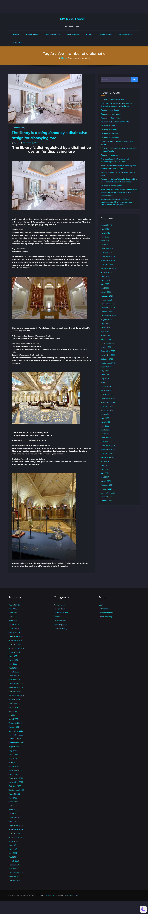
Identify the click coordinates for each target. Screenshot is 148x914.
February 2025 (107, 296)
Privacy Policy (125, 34)
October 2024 (107, 312)
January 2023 (106, 394)
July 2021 (104, 465)
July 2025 (105, 276)
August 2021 (106, 461)
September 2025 (108, 268)
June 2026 (105, 233)
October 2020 (107, 501)
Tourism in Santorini (109, 134)
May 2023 (105, 379)
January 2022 (106, 442)
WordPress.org (105, 617)
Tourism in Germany (110, 137)
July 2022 (105, 418)
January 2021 (106, 489)
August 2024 (106, 319)
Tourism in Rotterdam (110, 118)
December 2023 (108, 351)
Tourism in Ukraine (109, 130)
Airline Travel (73, 34)
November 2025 (108, 260)
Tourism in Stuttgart (110, 110)
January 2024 (106, 347)
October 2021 (107, 453)
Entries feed (104, 609)
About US (17, 42)
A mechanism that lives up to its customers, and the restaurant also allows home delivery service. (116, 202)
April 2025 (105, 288)
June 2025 (105, 280)
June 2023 (105, 375)
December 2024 (108, 304)
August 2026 (106, 225)
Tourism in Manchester (111, 114)
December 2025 (108, 256)
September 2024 (108, 316)
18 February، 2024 (31, 143)
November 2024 (108, 308)
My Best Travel (72, 19)
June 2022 (105, 422)
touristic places (60, 624)
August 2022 (106, 414)
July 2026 (105, 229)
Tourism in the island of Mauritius (115, 122)
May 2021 (105, 473)
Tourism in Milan (108, 126)
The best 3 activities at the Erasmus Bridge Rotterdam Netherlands (116, 104)
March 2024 (106, 339)
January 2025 (106, 300)
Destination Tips (52, 34)
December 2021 (108, 445)
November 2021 (108, 449)
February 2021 (107, 485)
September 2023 (108, 363)
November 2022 (108, 402)
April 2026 (105, 241)
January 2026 (106, 252)
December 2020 (108, 493)
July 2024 (105, 323)
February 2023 (107, 390)
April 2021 (105, 477)
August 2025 (106, 272)
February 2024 (107, 343)
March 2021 (106, 481)
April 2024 (105, 335)
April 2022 (105, 430)
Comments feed (106, 613)
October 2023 (107, 359)
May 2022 (105, 426)
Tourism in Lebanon (110, 155)
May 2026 (105, 237)
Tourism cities (60, 621)
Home (16, 34)
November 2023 (108, 355)
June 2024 (105, 327)
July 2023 (105, 371)
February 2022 (107, 438)
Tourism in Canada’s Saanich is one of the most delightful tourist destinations (119, 180)
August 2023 (106, 367)
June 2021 (105, 469)
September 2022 (108, 410)
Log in (101, 605)
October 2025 (107, 264)
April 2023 (105, 382)
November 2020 (108, 497)
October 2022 (107, 406)
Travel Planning (105, 34)
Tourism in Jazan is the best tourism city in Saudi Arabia (118, 149)
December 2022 (108, 398)
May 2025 (105, 284)
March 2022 (106, 434)
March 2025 (106, 292)
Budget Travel (32, 34)
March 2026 (106, 245)
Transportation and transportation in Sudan (117, 142)
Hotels (88, 34)
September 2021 (108, 457)
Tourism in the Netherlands (113, 99)
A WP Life (50, 895)
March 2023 (106, 386)
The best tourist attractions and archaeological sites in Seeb (115, 160)
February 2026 (107, 249)
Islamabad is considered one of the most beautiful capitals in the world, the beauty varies (119, 192)
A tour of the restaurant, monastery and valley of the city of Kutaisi (118, 166)
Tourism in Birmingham (111, 186)
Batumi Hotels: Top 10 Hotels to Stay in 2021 (118, 173)
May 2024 (105, 331)
